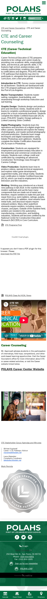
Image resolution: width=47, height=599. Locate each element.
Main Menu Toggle (44, 2)
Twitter (17, 18)
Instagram (24, 18)
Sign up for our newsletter (26, 563)
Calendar (13, 18)
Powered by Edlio (23, 575)
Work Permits (7, 466)
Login (23, 546)
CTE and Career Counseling (13, 28)
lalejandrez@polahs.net (12, 460)
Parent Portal (17, 597)
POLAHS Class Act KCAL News (18, 295)
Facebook (20, 18)
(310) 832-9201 (27, 556)
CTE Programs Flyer (13, 225)
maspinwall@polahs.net (13, 453)
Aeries (9, 18)
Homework (29, 597)
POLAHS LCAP (26, 568)
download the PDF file (10, 253)
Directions (41, 597)
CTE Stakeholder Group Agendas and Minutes (21, 442)
